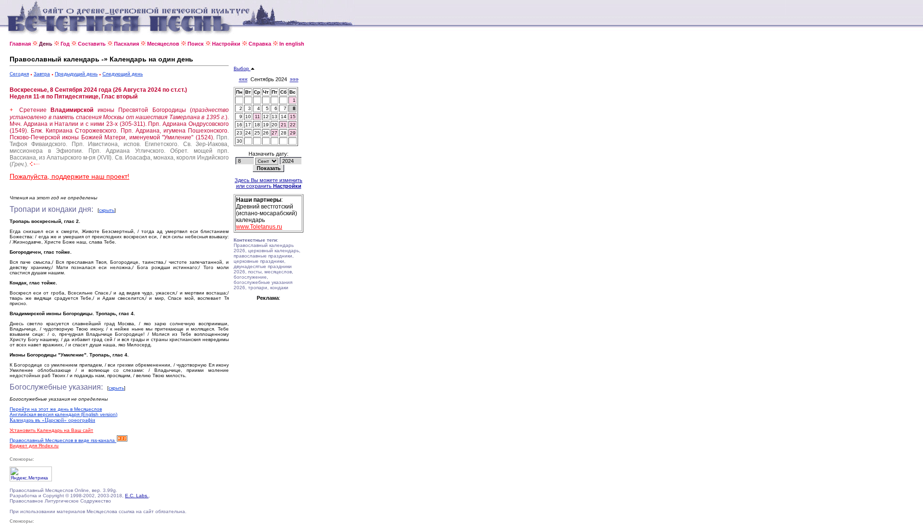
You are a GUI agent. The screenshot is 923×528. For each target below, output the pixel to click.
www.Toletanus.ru (259, 226)
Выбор (242, 68)
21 (284, 124)
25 (257, 132)
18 (257, 124)
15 (293, 116)
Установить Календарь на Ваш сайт (51, 430)
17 (248, 124)
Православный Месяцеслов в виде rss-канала (63, 440)
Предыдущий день (76, 73)
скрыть (106, 210)
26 (266, 132)
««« (243, 79)
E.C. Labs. (137, 495)
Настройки (226, 44)
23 (239, 132)
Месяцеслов (163, 44)
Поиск (195, 44)
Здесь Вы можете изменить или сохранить (268, 183)
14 (284, 116)
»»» (294, 79)
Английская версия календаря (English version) (63, 414)
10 (248, 116)
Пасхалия (126, 44)
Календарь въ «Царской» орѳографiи (52, 420)
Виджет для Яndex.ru (34, 445)
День (45, 44)
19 (266, 124)
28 (284, 132)
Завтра (42, 73)
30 (239, 141)
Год (65, 44)
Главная (20, 44)
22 (293, 124)
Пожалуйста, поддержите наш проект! (69, 176)
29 (293, 132)
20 (274, 124)
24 (248, 132)
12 (266, 116)
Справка (260, 44)
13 (274, 116)
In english (291, 44)
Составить (92, 44)
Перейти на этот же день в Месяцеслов (56, 409)
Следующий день (122, 73)
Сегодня (19, 73)
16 (239, 124)
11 (257, 116)
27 (274, 132)
